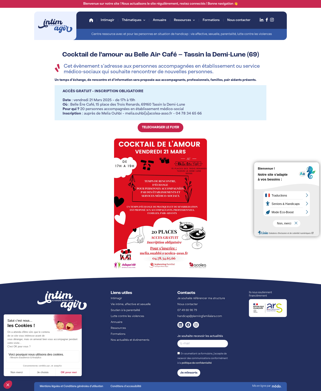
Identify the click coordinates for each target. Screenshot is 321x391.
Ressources (182, 20)
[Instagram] (196, 325)
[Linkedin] (180, 325)
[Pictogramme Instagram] (272, 20)
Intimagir (107, 20)
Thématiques (131, 20)
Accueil (91, 20)
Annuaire (159, 20)
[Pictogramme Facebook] (267, 20)
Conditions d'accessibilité (126, 386)
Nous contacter (238, 20)
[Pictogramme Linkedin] (261, 20)
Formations (211, 20)
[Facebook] (188, 325)
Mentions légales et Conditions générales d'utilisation (71, 386)
